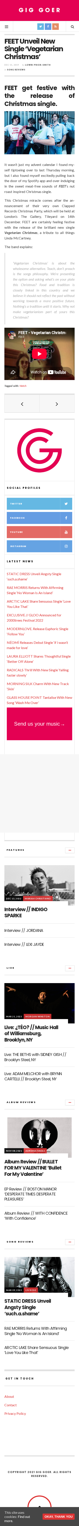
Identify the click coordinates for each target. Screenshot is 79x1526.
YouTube (16, 532)
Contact (10, 1405)
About (9, 1396)
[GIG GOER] (39, 10)
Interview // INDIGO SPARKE (25, 912)
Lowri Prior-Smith (38, 65)
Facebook (17, 518)
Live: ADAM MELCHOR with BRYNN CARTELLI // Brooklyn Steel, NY (33, 1076)
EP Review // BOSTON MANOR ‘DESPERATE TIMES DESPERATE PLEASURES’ (30, 1194)
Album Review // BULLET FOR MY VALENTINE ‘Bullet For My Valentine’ (32, 1168)
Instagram (18, 546)
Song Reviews (16, 69)
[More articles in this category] (69, 850)
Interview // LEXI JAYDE (24, 944)
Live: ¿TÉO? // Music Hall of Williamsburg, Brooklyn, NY (31, 1033)
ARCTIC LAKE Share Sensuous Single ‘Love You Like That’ (36, 1350)
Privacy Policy (15, 1413)
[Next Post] (57, 403)
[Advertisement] (39, 793)
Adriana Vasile (35, 1150)
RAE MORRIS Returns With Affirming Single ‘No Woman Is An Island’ (35, 1331)
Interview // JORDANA (23, 930)
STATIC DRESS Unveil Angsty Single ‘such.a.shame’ (27, 1307)
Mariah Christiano (38, 898)
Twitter (16, 503)
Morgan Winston (37, 1016)
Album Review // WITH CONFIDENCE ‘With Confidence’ (36, 1216)
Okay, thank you (59, 1516)
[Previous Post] (22, 403)
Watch (23, 385)
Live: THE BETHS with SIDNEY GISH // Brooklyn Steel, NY (35, 1057)
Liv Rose (30, 1290)
